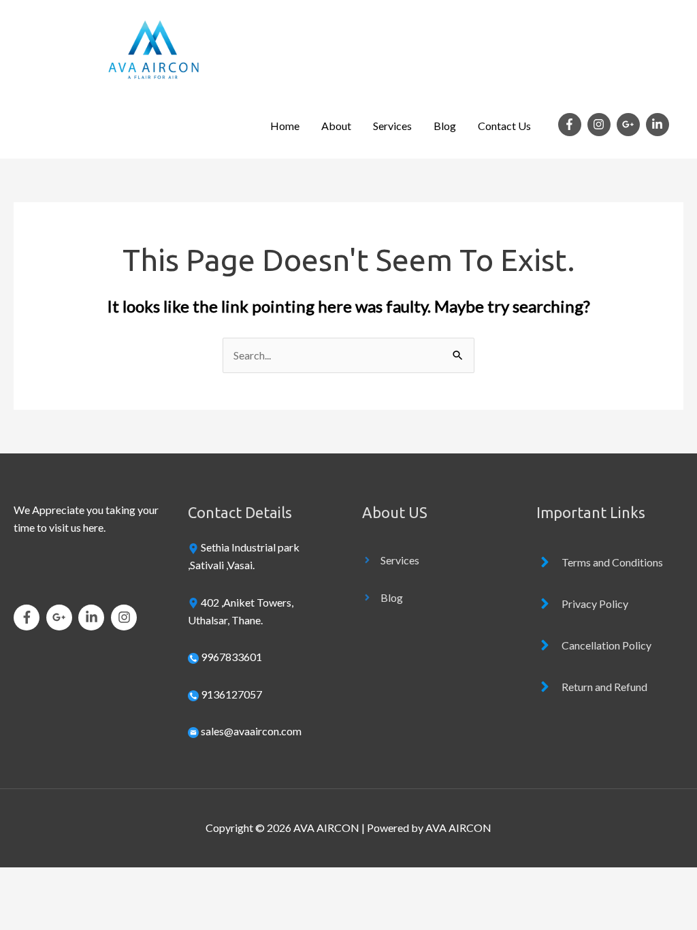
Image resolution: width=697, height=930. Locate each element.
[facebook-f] (571, 124)
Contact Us (504, 125)
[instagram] (601, 124)
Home (284, 125)
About (336, 125)
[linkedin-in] (659, 124)
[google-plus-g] (630, 124)
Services (392, 125)
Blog (445, 125)
